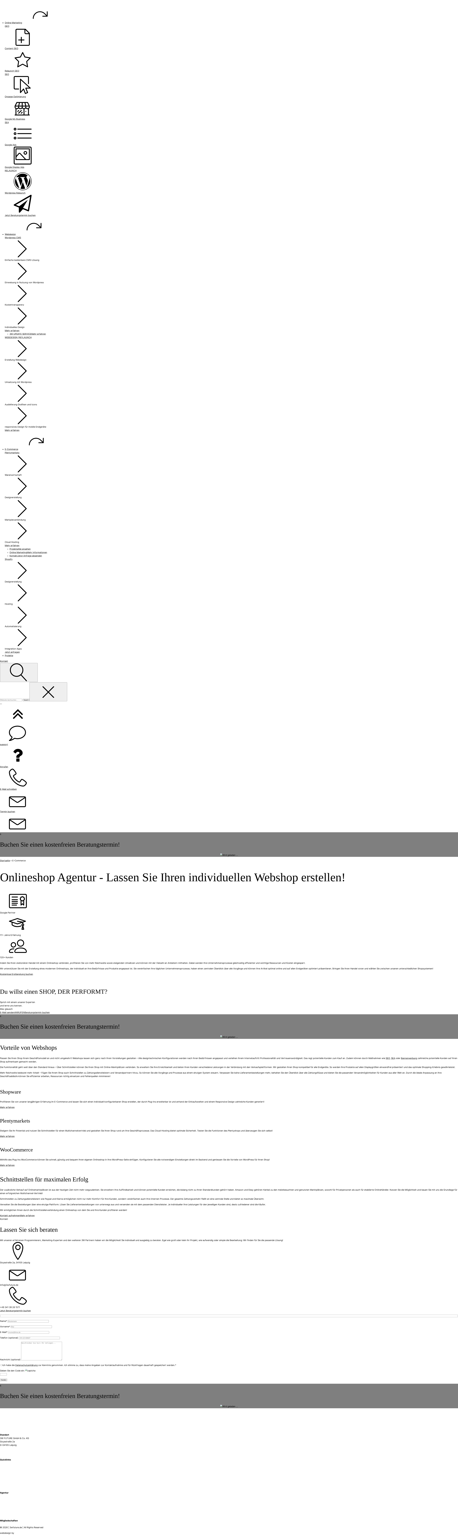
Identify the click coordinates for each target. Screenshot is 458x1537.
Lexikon (4, 1480)
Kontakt (14, 556)
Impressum (5, 1509)
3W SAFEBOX (7, 1425)
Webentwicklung (8, 1473)
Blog (2, 1477)
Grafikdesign (6, 1470)
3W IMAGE (5, 1422)
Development (6, 1487)
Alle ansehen (24, 549)
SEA (7, 122)
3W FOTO (5, 1419)
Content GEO (11, 48)
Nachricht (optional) (10, 1359)
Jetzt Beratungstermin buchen (20, 215)
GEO (7, 26)
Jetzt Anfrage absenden (30, 556)
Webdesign (5, 1466)
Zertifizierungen (8, 1498)
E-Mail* (4, 1332)
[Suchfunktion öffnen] (19, 672)
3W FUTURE (6, 1415)
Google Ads (10, 145)
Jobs (2, 1504)
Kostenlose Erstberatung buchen (16, 974)
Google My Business (15, 119)
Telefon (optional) (9, 1338)
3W (16, 1533)
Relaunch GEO (12, 71)
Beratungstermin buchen (37, 1012)
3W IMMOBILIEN (8, 1429)
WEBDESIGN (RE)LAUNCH (18, 337)
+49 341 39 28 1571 (10, 1450)
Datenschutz (6, 1515)
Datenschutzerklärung (26, 1365)
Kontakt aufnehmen (10, 1215)
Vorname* (5, 1326)
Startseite (5, 860)
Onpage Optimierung (15, 96)
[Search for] (11, 700)
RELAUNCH (11, 170)
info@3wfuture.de (9, 1454)
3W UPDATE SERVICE (20, 334)
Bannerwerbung (409, 1058)
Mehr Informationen (37, 552)
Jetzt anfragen (12, 652)
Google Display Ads (14, 167)
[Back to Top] (18, 722)
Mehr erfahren (12, 330)
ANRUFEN (19, 1012)
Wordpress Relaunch (15, 193)
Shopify (9, 559)
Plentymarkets (12, 452)
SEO (7, 74)
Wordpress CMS (13, 237)
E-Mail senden (7, 1012)
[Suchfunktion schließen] (48, 691)
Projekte (14, 549)
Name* (4, 1321)
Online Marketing (18, 552)
